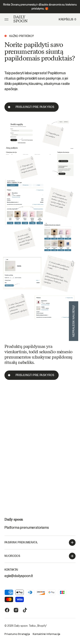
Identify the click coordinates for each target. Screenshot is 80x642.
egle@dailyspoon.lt (18, 576)
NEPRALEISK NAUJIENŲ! (73, 321)
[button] (7, 19)
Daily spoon (21, 625)
